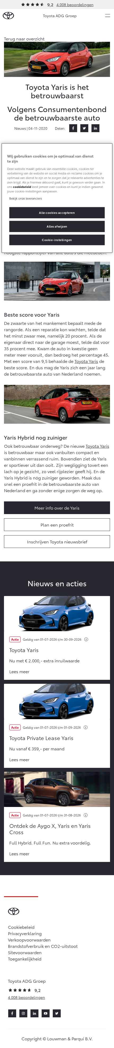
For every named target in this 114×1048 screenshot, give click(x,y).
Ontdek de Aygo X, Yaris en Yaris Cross (50, 828)
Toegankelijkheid (24, 958)
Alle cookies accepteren (57, 212)
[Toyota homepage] (8, 16)
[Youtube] (45, 1013)
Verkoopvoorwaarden (29, 939)
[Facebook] (73, 128)
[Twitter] (84, 128)
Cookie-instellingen (57, 240)
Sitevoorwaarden (25, 952)
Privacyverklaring (25, 933)
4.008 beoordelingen (75, 4)
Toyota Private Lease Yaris (41, 738)
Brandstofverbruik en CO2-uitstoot (43, 946)
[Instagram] (23, 1013)
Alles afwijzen (57, 226)
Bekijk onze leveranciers (25, 198)
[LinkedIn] (95, 128)
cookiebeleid (22, 186)
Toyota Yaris (86, 361)
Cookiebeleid (21, 927)
